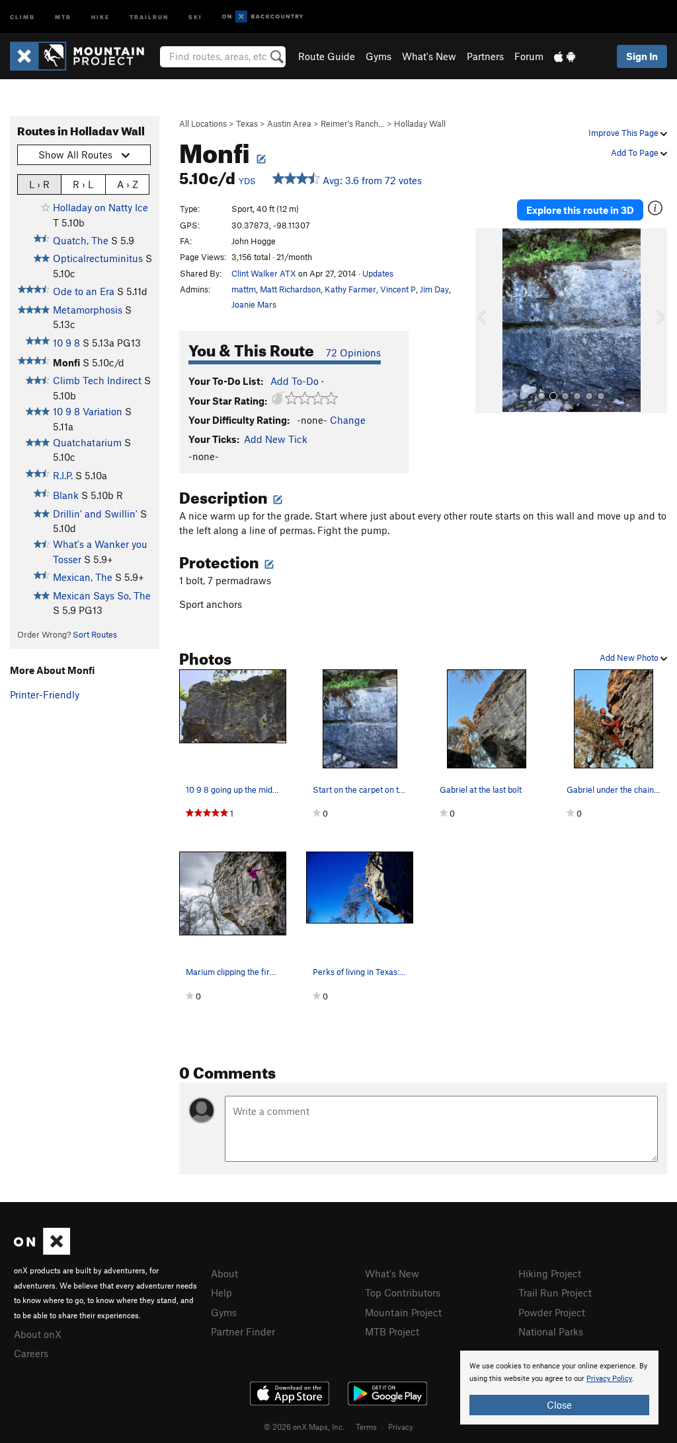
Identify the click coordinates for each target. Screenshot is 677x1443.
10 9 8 (66, 343)
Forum (528, 56)
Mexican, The (82, 577)
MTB (63, 16)
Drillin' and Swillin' (95, 514)
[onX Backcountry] (262, 17)
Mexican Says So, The (102, 595)
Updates (377, 273)
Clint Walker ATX (263, 273)
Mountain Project (403, 1312)
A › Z (127, 184)
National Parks (550, 1331)
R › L (83, 184)
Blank (66, 495)
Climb (22, 16)
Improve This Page (624, 132)
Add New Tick (275, 439)
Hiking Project (549, 1273)
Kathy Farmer (350, 289)
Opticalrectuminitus (98, 258)
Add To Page (635, 152)
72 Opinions (353, 352)
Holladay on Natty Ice (100, 207)
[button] (488, 320)
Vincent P (398, 289)
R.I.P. (63, 475)
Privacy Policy (609, 1378)
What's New (429, 56)
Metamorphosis (87, 310)
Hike (100, 16)
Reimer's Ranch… (353, 123)
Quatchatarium (87, 442)
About (224, 1273)
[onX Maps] (42, 1251)
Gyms (378, 56)
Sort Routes (95, 634)
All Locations (203, 123)
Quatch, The (80, 240)
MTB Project (392, 1331)
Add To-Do (294, 381)
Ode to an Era (83, 291)
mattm (243, 289)
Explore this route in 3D (580, 210)
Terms (366, 1426)
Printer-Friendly (44, 694)
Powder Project (551, 1312)
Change (348, 420)
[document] (559, 1387)
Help (221, 1292)
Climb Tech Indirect (97, 380)
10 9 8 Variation (87, 411)
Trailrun (149, 16)
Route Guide (326, 56)
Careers (31, 1353)
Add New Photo (630, 657)
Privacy (400, 1426)
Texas (247, 123)
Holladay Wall (420, 123)
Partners (485, 56)
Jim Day (434, 289)
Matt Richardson (290, 289)
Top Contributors (402, 1292)
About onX (37, 1334)
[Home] (83, 56)
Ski (195, 16)
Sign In (642, 56)
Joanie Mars (253, 304)
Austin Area (289, 123)
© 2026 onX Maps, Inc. (304, 1426)
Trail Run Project (555, 1292)
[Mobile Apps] (564, 56)
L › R (39, 184)
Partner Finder (243, 1331)
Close (559, 1405)
